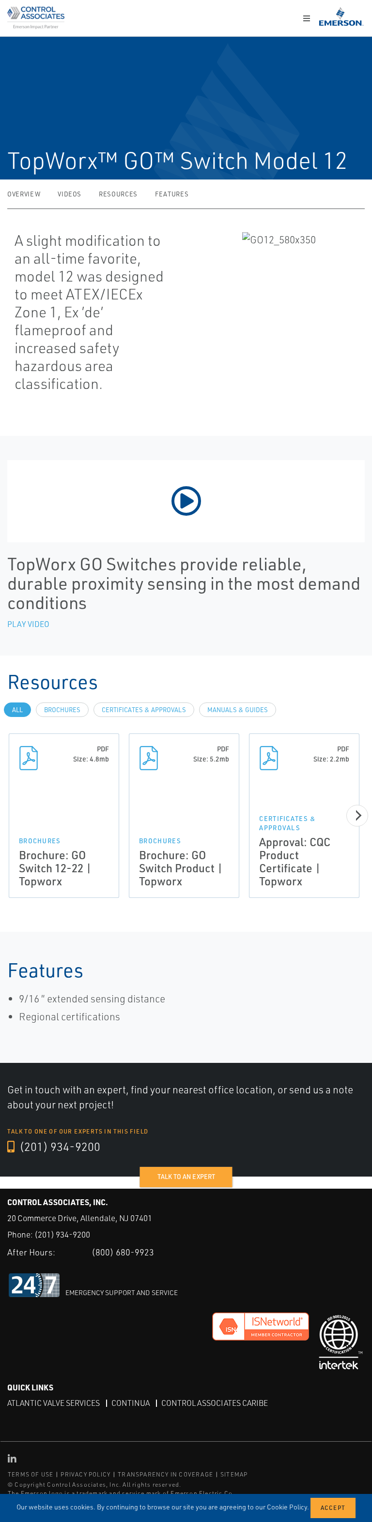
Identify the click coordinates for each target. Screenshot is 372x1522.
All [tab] (17, 710)
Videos (69, 194)
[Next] (357, 815)
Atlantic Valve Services (53, 1403)
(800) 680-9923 (123, 1252)
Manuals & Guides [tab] (237, 710)
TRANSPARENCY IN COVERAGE (165, 1474)
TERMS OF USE (30, 1474)
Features (171, 194)
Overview (23, 194)
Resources (118, 194)
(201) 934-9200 (58, 1146)
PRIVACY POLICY (85, 1474)
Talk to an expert (186, 1176)
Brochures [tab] (62, 710)
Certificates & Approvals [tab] (144, 710)
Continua (130, 1403)
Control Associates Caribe (214, 1403)
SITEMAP (234, 1474)
